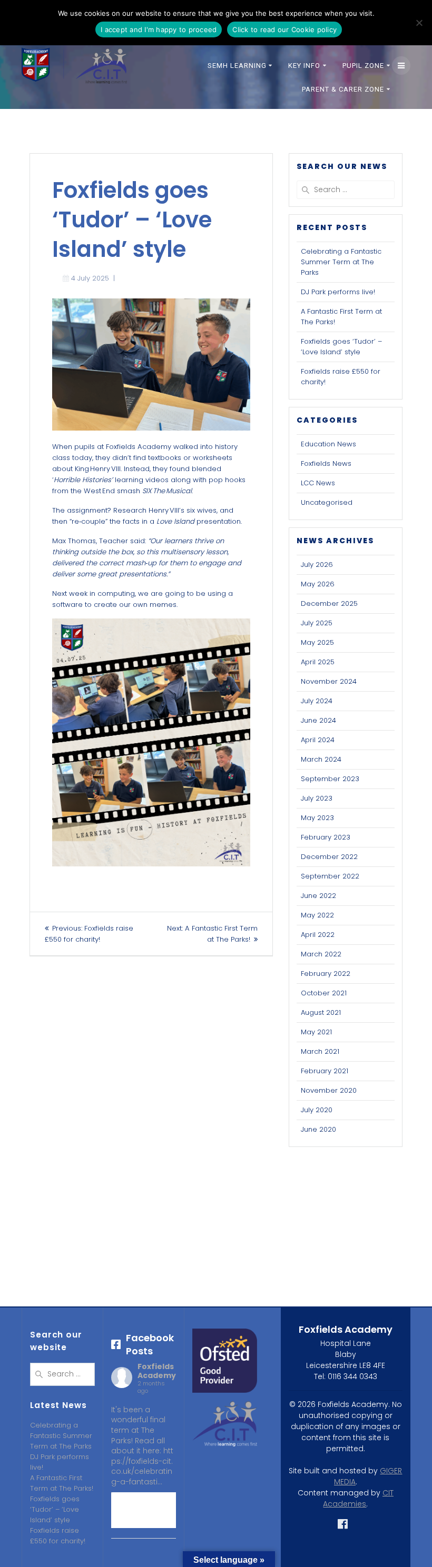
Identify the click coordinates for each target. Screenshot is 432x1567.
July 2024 (316, 701)
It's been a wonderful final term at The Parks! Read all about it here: (142, 1445)
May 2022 (317, 915)
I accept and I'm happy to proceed (159, 29)
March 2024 (321, 759)
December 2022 (329, 857)
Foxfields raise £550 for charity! (57, 1535)
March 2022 (321, 954)
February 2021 (324, 1071)
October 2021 (324, 993)
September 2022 (330, 876)
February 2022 (325, 974)
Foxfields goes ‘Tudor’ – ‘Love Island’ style (341, 346)
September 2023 (330, 779)
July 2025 (316, 623)
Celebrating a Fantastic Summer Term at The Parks (341, 261)
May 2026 (318, 584)
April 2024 (318, 740)
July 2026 (317, 565)
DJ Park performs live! (338, 292)
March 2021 (320, 1051)
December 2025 (329, 603)
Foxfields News (326, 463)
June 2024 (318, 720)
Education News (328, 444)
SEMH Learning (237, 65)
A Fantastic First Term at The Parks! (61, 1483)
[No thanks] (419, 22)
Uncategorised (326, 502)
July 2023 (316, 798)
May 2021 (316, 1032)
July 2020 (316, 1110)
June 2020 (318, 1129)
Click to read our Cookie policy (284, 29)
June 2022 (318, 896)
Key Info (304, 65)
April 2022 (318, 935)
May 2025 (317, 642)
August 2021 (321, 1012)
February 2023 (325, 837)
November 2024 (329, 681)
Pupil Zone (363, 65)
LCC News (318, 483)
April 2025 (318, 662)
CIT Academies (358, 1498)
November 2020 (329, 1090)
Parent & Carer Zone (343, 89)
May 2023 (317, 818)
